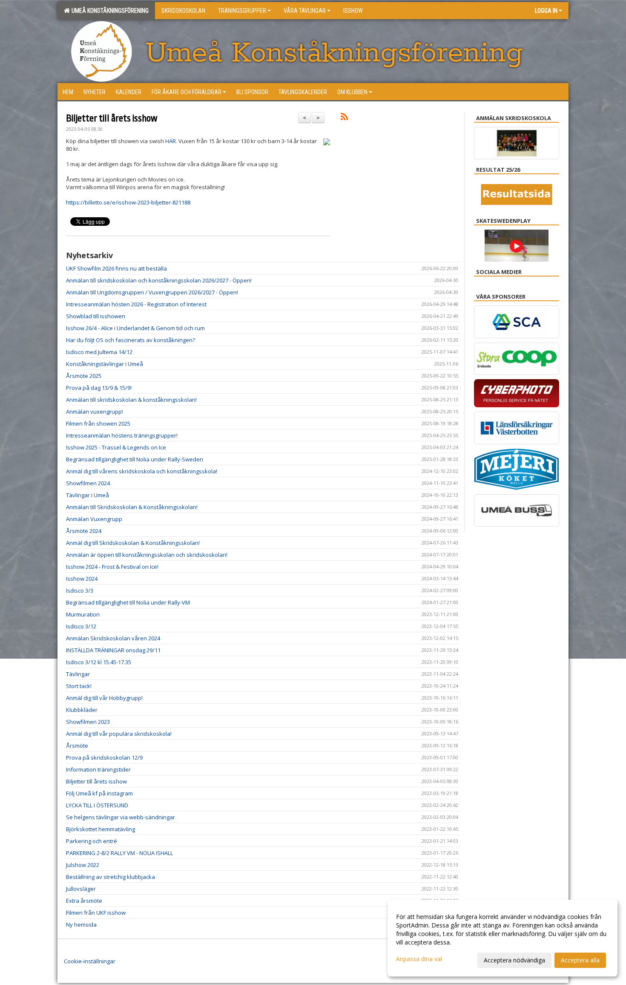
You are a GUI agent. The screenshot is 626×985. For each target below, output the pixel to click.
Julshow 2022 (82, 865)
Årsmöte (77, 745)
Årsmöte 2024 (83, 531)
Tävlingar (78, 674)
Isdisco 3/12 (81, 626)
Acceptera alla (580, 960)
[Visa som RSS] (344, 118)
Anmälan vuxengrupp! (94, 411)
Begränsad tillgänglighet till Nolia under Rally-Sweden (134, 459)
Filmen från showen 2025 (98, 423)
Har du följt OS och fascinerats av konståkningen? (130, 340)
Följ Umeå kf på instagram (99, 793)
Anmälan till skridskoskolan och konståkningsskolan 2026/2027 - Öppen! (159, 280)
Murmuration (83, 614)
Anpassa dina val (419, 959)
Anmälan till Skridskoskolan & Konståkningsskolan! (132, 507)
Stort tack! (79, 686)
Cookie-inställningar (89, 961)
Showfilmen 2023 (88, 722)
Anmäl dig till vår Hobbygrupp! (104, 698)
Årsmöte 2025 (83, 376)
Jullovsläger (81, 889)
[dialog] (502, 938)
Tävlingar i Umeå (87, 495)
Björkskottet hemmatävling (100, 829)
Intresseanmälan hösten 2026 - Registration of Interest (136, 304)
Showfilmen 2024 (88, 483)
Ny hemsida (81, 924)
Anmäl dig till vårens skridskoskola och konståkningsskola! (141, 471)
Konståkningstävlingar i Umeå (104, 364)
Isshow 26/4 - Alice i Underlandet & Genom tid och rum (135, 328)
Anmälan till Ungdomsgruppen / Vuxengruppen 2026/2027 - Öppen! (152, 292)
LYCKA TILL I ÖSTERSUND (97, 805)
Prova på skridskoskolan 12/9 (104, 757)
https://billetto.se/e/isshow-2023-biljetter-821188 (128, 202)
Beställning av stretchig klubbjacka (110, 877)
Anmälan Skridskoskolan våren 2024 (113, 638)
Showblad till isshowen (95, 316)
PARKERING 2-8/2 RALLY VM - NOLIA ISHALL (119, 853)
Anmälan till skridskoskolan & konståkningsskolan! (131, 399)
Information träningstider (98, 769)
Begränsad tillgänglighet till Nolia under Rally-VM (128, 602)
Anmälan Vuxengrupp (94, 519)
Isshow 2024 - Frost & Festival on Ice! (112, 566)
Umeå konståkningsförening (109, 10)
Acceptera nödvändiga (514, 960)
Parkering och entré (91, 841)
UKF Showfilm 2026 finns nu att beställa (116, 268)
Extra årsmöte (84, 900)
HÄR (170, 141)
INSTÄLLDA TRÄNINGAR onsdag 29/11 (113, 650)
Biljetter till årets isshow (112, 118)
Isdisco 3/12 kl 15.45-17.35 (98, 662)
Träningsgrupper (242, 10)
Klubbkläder (82, 710)
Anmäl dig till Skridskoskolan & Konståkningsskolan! (133, 543)
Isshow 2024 (82, 578)
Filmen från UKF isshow (96, 912)
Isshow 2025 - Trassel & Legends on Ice (116, 447)
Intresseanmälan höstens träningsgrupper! (122, 435)
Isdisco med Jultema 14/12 (99, 352)
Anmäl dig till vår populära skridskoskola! (119, 733)
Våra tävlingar (305, 10)
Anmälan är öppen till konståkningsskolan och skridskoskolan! (146, 555)
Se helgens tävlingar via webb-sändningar (120, 817)
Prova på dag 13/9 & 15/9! (99, 388)
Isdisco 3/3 (79, 590)
